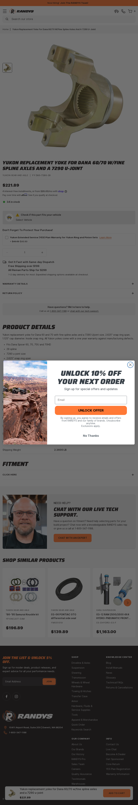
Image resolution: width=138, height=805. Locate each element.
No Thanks (91, 435)
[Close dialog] (130, 365)
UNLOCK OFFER (91, 410)
